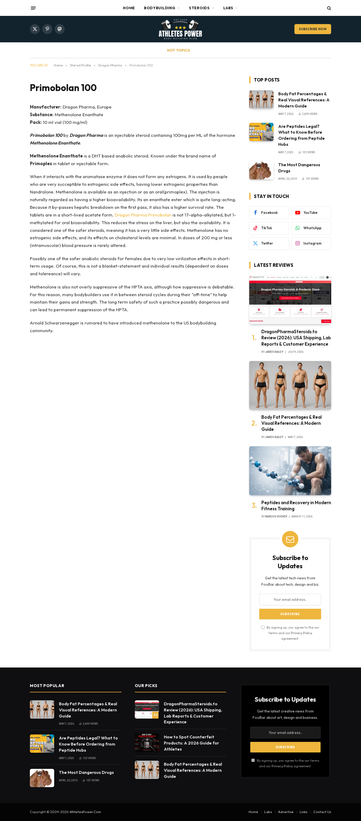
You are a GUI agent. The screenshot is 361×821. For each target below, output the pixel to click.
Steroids (199, 8)
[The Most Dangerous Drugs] (261, 170)
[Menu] (33, 8)
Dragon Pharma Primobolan (143, 215)
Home (129, 8)
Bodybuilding (159, 8)
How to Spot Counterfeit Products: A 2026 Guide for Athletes (191, 743)
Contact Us (322, 812)
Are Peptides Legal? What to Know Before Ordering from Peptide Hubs (301, 135)
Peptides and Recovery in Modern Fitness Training (296, 505)
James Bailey (274, 351)
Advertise (286, 812)
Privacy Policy (301, 633)
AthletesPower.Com (85, 812)
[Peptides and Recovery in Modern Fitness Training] (290, 470)
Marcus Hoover (276, 516)
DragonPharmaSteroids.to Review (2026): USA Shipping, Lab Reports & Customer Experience (296, 337)
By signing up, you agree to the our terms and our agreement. (292, 633)
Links (303, 812)
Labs (228, 8)
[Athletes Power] (180, 29)
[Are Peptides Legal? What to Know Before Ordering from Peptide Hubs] (261, 132)
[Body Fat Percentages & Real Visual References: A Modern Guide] (261, 99)
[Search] (328, 8)
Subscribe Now (313, 29)
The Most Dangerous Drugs (299, 167)
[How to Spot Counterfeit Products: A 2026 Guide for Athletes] (147, 742)
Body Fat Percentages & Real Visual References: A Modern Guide (304, 100)
